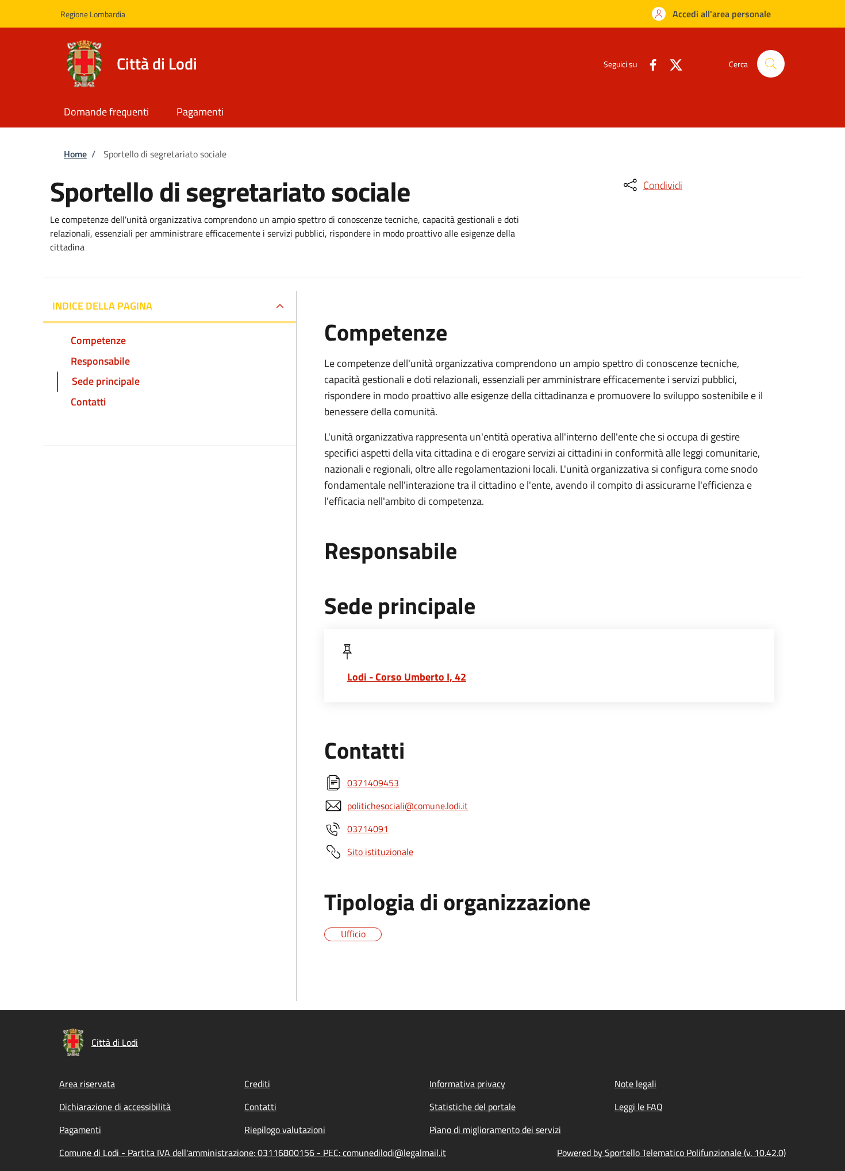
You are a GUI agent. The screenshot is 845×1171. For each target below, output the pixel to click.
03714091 (368, 829)
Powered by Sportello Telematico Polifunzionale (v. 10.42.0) (671, 1153)
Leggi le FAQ (638, 1107)
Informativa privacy (467, 1084)
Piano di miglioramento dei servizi (495, 1130)
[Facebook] (648, 63)
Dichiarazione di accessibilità (115, 1107)
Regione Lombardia (92, 14)
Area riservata (87, 1084)
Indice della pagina (102, 306)
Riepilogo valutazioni (284, 1130)
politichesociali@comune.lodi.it (407, 806)
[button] (711, 14)
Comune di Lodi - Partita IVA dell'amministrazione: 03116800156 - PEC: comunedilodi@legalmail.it (252, 1153)
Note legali (635, 1084)
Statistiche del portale (472, 1107)
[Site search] (771, 64)
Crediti (257, 1084)
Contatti (260, 1107)
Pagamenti (80, 1130)
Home (75, 154)
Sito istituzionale (380, 852)
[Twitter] (671, 63)
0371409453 (373, 783)
